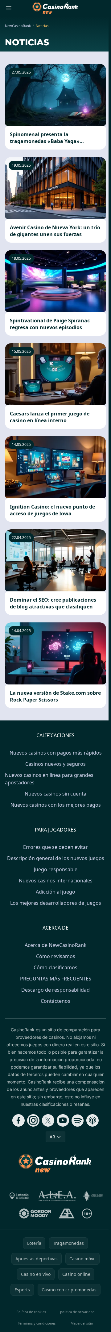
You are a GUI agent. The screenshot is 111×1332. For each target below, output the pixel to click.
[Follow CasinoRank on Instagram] (33, 1120)
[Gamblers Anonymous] (66, 1213)
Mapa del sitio (82, 1323)
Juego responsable (55, 869)
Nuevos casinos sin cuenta (55, 793)
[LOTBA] (19, 1196)
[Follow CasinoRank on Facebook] (18, 1120)
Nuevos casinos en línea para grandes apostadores (49, 779)
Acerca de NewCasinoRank (56, 945)
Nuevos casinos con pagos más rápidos (56, 752)
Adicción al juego (55, 891)
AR (52, 1137)
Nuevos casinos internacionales (55, 880)
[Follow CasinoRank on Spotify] (78, 1120)
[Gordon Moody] (35, 1213)
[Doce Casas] (93, 1196)
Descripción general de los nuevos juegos (55, 858)
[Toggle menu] (8, 8)
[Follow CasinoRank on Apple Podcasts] (92, 1120)
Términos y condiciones (37, 1323)
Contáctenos (55, 1001)
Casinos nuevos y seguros (55, 763)
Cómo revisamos (55, 956)
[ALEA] (57, 1196)
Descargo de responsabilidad (55, 989)
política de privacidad (77, 1311)
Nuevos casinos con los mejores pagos (55, 804)
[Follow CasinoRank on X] (48, 1120)
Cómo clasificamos (55, 967)
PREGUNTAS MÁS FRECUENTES (55, 978)
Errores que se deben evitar (55, 847)
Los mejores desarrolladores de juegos (55, 902)
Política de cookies (31, 1311)
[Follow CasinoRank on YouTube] (63, 1120)
